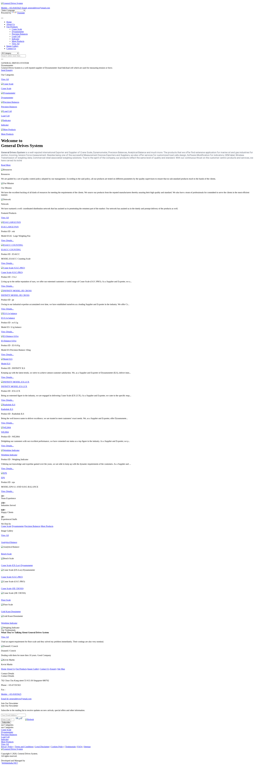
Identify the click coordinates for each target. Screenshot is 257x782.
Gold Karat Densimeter (11, 611)
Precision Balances (20, 34)
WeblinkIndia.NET (10, 763)
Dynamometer (18, 31)
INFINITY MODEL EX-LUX (14, 386)
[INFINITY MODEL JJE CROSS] (16, 291)
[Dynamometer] (8, 93)
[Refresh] (29, 719)
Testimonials (70, 747)
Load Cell (16, 36)
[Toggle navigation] (2, 18)
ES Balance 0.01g (8, 341)
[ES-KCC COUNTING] (12, 245)
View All (15, 44)
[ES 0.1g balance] (9, 313)
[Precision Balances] (10, 102)
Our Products (21, 669)
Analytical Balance (9, 542)
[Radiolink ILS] (8, 405)
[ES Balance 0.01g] (9, 336)
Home (9, 22)
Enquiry (53, 669)
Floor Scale (6, 600)
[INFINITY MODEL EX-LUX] (15, 382)
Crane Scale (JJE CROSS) (12, 588)
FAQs (79, 747)
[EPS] (4, 473)
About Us (10, 24)
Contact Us (11, 48)
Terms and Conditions (24, 747)
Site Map (61, 669)
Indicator (15, 39)
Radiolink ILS (7, 409)
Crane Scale (17, 29)
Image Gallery (12, 46)
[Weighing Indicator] (10, 450)
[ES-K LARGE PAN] (11, 222)
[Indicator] (6, 120)
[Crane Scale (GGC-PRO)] (13, 268)
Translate (21, 13)
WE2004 (5, 432)
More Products (18, 41)
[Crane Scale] (7, 84)
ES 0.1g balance (8, 318)
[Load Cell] (6, 111)
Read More (6, 165)
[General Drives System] (12, 3)
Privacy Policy (7, 747)
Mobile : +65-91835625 (11, 694)
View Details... (7, 240)
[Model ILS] (6, 359)
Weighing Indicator (9, 455)
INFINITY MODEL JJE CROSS (15, 295)
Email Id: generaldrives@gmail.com (16, 699)
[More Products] (8, 129)
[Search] (2, 59)
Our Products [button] (12, 27)
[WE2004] (6, 427)
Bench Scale (6, 554)
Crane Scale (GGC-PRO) (12, 272)
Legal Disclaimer (42, 747)
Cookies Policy (57, 747)
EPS (3, 478)
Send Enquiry (7, 70)
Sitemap (87, 747)
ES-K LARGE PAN (10, 227)
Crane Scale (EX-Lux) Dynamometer (17, 565)
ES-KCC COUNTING (11, 249)
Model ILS (5, 363)
